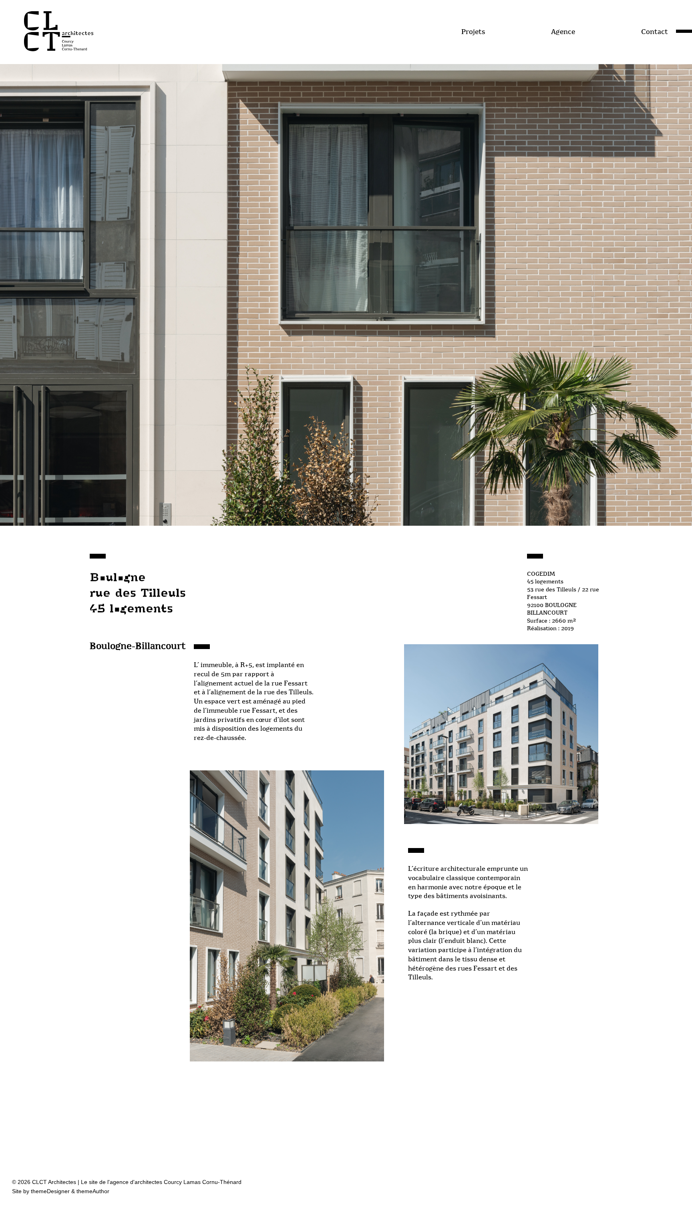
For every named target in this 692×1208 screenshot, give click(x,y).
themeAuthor (92, 1191)
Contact (654, 31)
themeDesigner (50, 1191)
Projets (473, 31)
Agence (563, 31)
